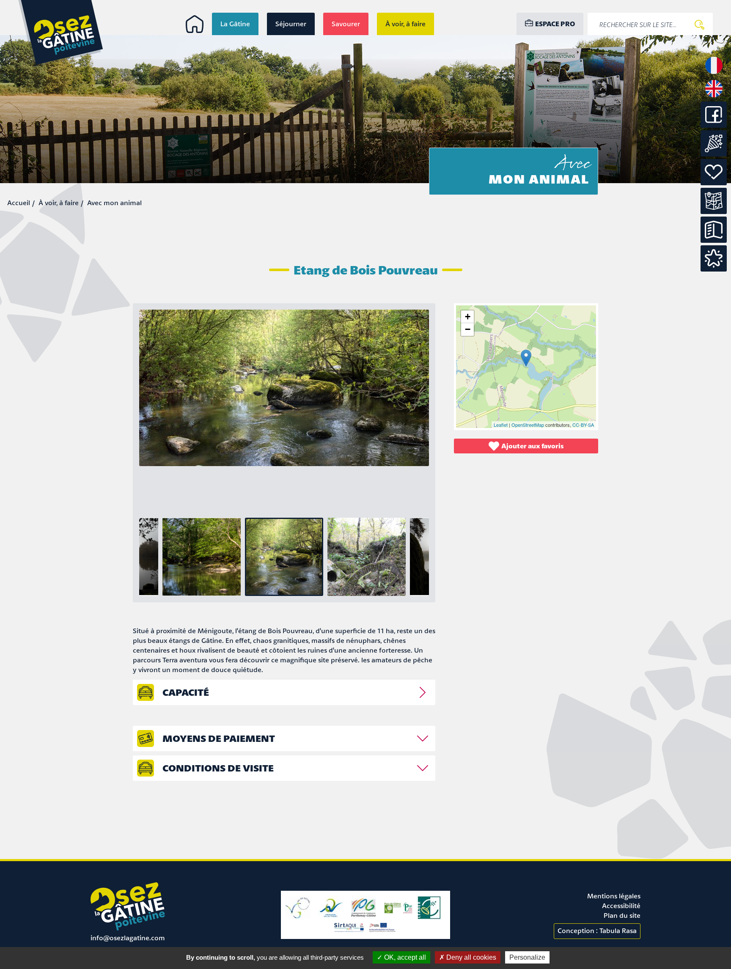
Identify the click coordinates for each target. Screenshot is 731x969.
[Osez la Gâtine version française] (714, 73)
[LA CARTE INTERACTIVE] (714, 201)
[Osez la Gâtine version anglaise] (714, 96)
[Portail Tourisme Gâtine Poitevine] (194, 24)
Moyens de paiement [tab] (218, 738)
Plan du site (622, 915)
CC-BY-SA (583, 424)
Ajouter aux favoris (532, 446)
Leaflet (501, 424)
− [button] (467, 329)
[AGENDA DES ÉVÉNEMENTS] (714, 143)
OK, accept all (404, 957)
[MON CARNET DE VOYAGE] (714, 258)
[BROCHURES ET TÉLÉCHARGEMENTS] (714, 230)
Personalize (527, 957)
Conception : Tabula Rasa (597, 930)
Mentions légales (613, 896)
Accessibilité (621, 905)
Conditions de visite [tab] (218, 768)
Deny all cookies (470, 957)
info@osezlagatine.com (128, 937)
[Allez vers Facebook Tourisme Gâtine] (714, 125)
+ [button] (467, 316)
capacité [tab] (185, 692)
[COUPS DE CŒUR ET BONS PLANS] (714, 172)
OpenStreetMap (527, 424)
